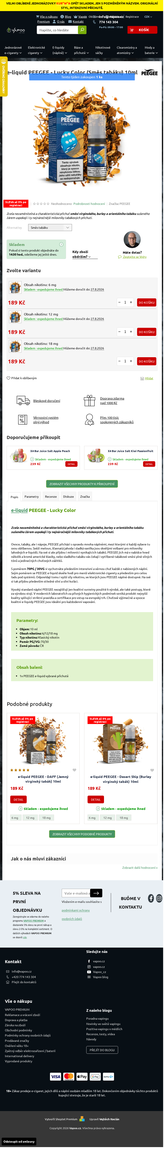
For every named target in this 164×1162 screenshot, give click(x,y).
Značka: (119, 203)
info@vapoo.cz (111, 16)
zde (25, 937)
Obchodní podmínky (18, 1030)
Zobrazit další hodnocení (138, 867)
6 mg (15, 817)
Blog (68, 16)
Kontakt (78, 21)
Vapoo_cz (99, 972)
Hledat (82, 30)
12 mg (30, 817)
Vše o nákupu (49, 16)
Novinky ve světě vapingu (103, 1024)
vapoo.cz (99, 961)
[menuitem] (14, 50)
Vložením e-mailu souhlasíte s (82, 910)
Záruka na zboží (15, 1025)
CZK (147, 16)
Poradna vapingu (97, 1018)
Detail (71, 464)
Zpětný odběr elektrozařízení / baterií (30, 1051)
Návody (91, 1039)
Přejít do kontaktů (24, 982)
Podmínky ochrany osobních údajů (28, 1035)
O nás (60, 21)
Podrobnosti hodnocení (89, 203)
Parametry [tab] (32, 496)
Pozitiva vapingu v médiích (104, 1029)
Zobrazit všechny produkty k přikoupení (82, 484)
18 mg (46, 817)
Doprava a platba (16, 1020)
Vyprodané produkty (18, 1061)
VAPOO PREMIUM (33, 920)
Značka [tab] (85, 496)
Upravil (104, 1119)
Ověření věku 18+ (17, 1046)
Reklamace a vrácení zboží (22, 1015)
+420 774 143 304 (24, 977)
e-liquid (19, 510)
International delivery (19, 1056)
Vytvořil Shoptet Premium (61, 1119)
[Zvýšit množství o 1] (131, 302)
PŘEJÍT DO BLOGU (102, 1050)
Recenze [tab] (51, 496)
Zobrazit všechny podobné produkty (82, 834)
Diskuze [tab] (68, 496)
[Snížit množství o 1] (119, 302)
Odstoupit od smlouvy (19, 1141)
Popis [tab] (14, 497)
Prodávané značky (17, 1040)
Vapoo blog (100, 977)
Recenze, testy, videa (100, 1034)
